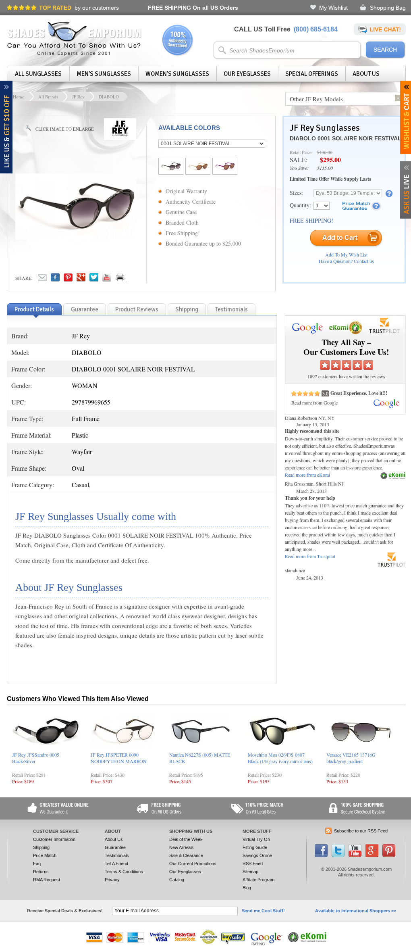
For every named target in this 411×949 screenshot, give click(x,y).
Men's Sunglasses (104, 73)
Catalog (176, 879)
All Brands (48, 97)
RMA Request (46, 879)
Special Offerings (311, 73)
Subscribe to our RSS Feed (361, 830)
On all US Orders (193, 7)
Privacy (112, 879)
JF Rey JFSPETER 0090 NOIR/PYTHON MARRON (119, 757)
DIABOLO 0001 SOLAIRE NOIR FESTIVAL (345, 138)
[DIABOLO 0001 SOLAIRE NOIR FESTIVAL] (171, 169)
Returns (41, 871)
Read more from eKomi (307, 474)
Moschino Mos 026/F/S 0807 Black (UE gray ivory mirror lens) (280, 757)
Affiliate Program (258, 879)
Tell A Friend (116, 863)
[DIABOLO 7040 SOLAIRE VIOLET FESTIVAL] (225, 169)
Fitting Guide (255, 847)
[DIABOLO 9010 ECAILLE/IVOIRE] (198, 169)
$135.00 (325, 168)
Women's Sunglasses (177, 73)
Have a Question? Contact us (346, 261)
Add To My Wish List (346, 254)
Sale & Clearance (186, 855)
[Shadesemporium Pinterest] (388, 855)
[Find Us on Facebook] (321, 855)
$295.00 (330, 159)
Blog (247, 887)
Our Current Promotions (192, 863)
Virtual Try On (256, 839)
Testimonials (117, 855)
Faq (37, 863)
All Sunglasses (38, 73)
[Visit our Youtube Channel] (355, 855)
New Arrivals (181, 847)
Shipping (41, 847)
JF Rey (78, 97)
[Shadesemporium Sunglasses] (74, 54)
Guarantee (115, 847)
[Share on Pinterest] (68, 279)
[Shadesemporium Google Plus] (371, 855)
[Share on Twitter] (93, 279)
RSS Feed (253, 863)
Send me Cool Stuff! (263, 910)
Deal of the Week (186, 839)
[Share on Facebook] (55, 279)
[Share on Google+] (81, 279)
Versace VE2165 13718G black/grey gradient (351, 757)
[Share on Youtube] (106, 279)
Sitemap (250, 871)
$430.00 (324, 152)
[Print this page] (138, 279)
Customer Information (54, 839)
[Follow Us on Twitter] (338, 855)
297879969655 (91, 402)
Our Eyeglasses (247, 73)
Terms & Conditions (124, 871)
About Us (366, 73)
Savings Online (257, 855)
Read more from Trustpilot (310, 556)
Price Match (44, 855)
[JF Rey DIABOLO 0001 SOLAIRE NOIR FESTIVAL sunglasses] (75, 237)
